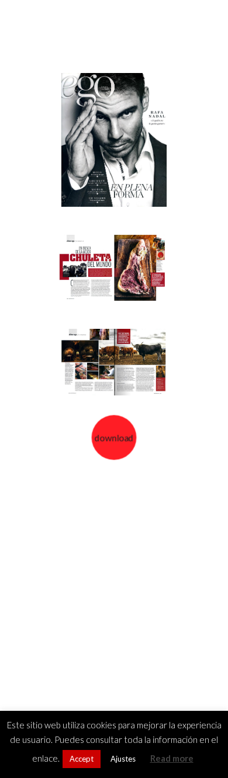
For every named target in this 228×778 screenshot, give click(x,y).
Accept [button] (82, 758)
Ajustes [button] (123, 758)
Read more (172, 758)
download (114, 438)
